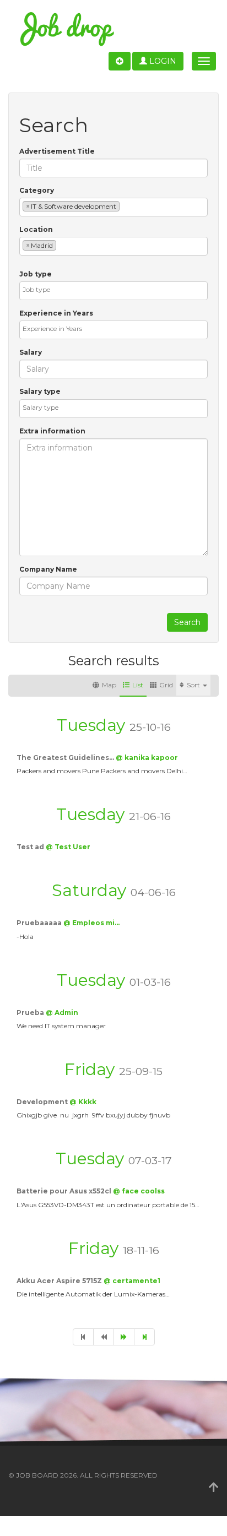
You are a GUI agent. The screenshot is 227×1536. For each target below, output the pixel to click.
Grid (166, 685)
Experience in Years (56, 313)
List (137, 685)
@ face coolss (139, 1191)
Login (161, 61)
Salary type (40, 391)
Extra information (52, 431)
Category (36, 190)
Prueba (31, 1012)
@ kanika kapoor (147, 757)
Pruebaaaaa (40, 923)
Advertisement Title (57, 151)
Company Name (48, 569)
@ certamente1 (132, 1281)
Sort (194, 685)
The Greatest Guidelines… (66, 757)
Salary (30, 352)
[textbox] (124, 205)
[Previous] (103, 1336)
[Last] (144, 1336)
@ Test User (68, 847)
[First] (83, 1336)
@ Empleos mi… (91, 923)
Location (36, 229)
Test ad (31, 847)
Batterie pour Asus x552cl (65, 1191)
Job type (35, 274)
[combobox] (113, 207)
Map (109, 685)
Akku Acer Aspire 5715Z (60, 1281)
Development (43, 1102)
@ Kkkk (82, 1102)
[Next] (124, 1336)
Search (187, 622)
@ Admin (62, 1012)
